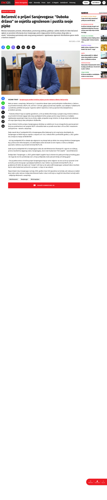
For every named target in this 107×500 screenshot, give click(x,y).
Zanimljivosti (64, 3)
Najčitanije (97, 482)
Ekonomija (37, 3)
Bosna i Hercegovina (21, 3)
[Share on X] (18, 47)
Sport (48, 3)
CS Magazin (55, 3)
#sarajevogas (24, 179)
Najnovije (90, 482)
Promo (43, 3)
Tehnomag (72, 3)
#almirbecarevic (13, 179)
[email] (23, 47)
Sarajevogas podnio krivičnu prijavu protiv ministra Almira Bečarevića (44, 100)
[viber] (13, 47)
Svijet (30, 3)
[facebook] (3, 47)
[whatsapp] (8, 47)
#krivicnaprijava (35, 179)
